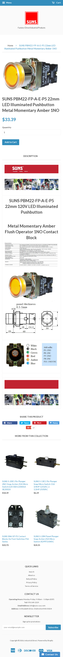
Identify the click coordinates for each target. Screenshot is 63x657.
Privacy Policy (31, 582)
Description (30, 156)
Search (31, 572)
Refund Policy (31, 579)
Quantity (6, 127)
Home (10, 45)
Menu (9, 2)
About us (31, 575)
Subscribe (53, 627)
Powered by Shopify (45, 640)
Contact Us (51, 654)
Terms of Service (31, 586)
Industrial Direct (30, 640)
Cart (58, 2)
